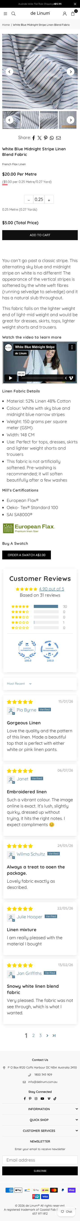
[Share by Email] (58, 137)
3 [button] (40, 1035)
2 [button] (33, 1035)
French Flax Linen (14, 164)
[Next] (70, 72)
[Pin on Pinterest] (46, 137)
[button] (73, 13)
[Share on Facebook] (33, 137)
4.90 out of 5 (51, 589)
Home (6, 24)
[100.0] (27, 650)
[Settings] (65, 13)
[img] (20, 702)
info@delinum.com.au (42, 1082)
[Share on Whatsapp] (52, 137)
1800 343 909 (43, 1074)
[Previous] (9, 72)
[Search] (13, 13)
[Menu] (5, 13)
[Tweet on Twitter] (40, 137)
